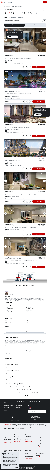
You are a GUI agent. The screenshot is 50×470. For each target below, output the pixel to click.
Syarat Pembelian (37, 466)
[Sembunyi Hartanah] (41, 30)
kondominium (24, 341)
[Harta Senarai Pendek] (44, 30)
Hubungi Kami (19, 405)
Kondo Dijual (17, 436)
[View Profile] (10, 30)
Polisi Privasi (14, 458)
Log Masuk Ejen (39, 451)
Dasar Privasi (30, 466)
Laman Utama (7, 6)
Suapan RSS (38, 455)
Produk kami (6, 409)
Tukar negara (31, 405)
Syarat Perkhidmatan (22, 466)
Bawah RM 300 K (15, 365)
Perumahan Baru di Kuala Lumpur (39, 441)
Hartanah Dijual (17, 434)
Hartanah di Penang (29, 456)
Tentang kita (6, 407)
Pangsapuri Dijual (17, 438)
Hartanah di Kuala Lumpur (28, 452)
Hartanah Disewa (29, 434)
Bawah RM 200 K (8, 365)
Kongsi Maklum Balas (20, 409)
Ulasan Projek (6, 441)
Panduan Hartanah (7, 439)
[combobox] (23, 9)
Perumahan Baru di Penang (39, 444)
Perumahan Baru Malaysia (39, 435)
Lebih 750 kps (7, 377)
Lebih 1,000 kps (14, 377)
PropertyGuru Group (8, 405)
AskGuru (5, 437)
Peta (36, 25)
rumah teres (19, 341)
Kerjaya (5, 410)
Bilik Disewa (27, 439)
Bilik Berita (18, 407)
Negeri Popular (28, 450)
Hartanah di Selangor (29, 454)
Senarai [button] (15, 25)
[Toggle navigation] (48, 2)
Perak (9, 360)
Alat (36, 450)
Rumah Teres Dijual (18, 439)
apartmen (30, 341)
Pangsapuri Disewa (29, 438)
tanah (41, 341)
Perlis (6, 360)
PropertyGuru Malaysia (7, 435)
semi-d (33, 341)
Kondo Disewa (28, 436)
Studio (6, 371)
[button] (5, 17)
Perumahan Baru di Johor (39, 438)
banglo (36, 341)
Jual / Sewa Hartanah (40, 453)
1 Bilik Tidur (10, 371)
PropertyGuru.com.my (8, 424)
